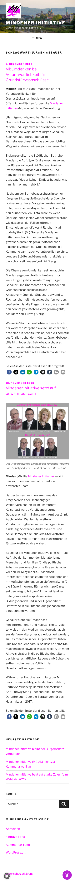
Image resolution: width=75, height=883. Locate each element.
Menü (39, 38)
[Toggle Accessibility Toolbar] (67, 875)
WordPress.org (16, 852)
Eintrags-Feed (15, 837)
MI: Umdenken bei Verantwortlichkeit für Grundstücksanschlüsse (27, 74)
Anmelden (13, 829)
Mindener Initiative (35, 23)
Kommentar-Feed (18, 845)
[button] (9, 372)
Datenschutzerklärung (19, 873)
